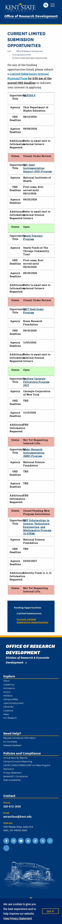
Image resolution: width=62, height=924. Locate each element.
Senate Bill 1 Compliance (15, 776)
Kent (9, 51)
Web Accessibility (12, 780)
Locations (8, 710)
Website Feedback (12, 745)
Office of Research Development (31, 15)
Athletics (7, 695)
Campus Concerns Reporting (17, 761)
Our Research (10, 717)
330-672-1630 (12, 806)
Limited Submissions (29, 613)
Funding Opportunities (21, 54)
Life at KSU (8, 706)
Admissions (9, 688)
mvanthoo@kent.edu (17, 816)
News (6, 714)
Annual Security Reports (15, 757)
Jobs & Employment (13, 703)
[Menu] (52, 5)
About (6, 680)
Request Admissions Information (19, 738)
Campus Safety (10, 699)
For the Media (10, 741)
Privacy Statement (12, 772)
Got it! (50, 911)
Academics (8, 684)
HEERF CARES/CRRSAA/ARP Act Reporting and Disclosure (26, 767)
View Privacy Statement (17, 918)
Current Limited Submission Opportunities (32, 621)
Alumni (7, 692)
